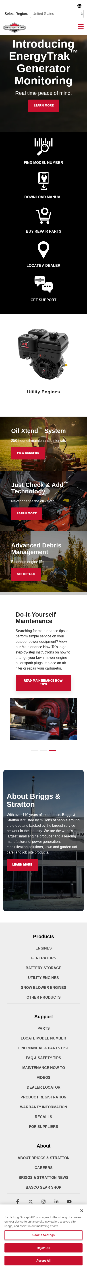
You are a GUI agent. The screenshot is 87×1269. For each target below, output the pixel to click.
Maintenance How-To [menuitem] (43, 1068)
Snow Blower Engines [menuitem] (43, 987)
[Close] (82, 1211)
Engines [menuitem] (43, 948)
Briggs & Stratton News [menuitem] (43, 1177)
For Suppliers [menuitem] (43, 1127)
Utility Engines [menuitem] (43, 978)
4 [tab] (56, 410)
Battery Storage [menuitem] (43, 968)
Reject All (43, 1248)
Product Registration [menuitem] (43, 1097)
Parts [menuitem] (43, 1028)
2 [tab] (38, 410)
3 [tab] (47, 410)
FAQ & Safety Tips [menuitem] (43, 1058)
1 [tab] (29, 410)
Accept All (43, 1260)
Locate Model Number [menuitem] (43, 1038)
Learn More (44, 105)
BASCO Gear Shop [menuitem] (43, 1187)
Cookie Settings (43, 1235)
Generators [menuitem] (43, 958)
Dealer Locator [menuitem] (43, 1087)
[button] (81, 26)
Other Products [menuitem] (44, 997)
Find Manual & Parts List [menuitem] (43, 1048)
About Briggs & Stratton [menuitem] (44, 1158)
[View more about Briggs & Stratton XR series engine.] (43, 354)
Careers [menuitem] (44, 1168)
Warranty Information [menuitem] (43, 1107)
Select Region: (16, 14)
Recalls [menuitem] (43, 1117)
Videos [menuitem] (43, 1077)
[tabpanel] (43, 360)
